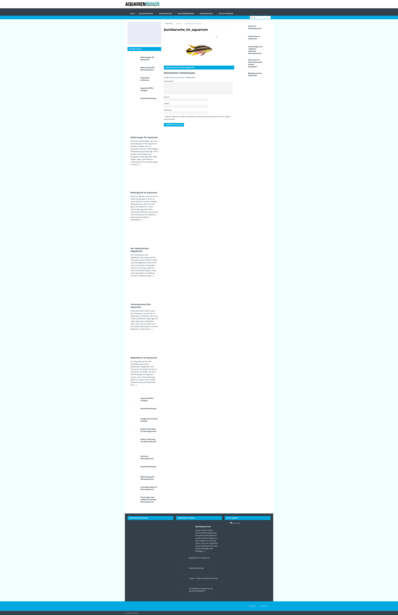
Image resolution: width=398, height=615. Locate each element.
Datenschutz (264, 606)
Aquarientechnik (146, 14)
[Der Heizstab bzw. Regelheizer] (153, 26)
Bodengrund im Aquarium (144, 192)
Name (166, 97)
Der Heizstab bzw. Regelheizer (140, 249)
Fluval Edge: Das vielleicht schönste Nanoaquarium (148, 499)
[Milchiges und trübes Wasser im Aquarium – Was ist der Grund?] (135, 40)
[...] (139, 164)
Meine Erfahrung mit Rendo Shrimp (148, 440)
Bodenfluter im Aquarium (144, 357)
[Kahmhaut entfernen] (135, 80)
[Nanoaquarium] (186, 538)
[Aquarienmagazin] (143, 7)
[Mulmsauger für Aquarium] (135, 26)
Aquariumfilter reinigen (147, 89)
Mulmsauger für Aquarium (147, 58)
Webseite (168, 110)
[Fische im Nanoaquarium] (135, 458)
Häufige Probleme (225, 14)
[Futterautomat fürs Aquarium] (135, 33)
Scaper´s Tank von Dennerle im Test (203, 578)
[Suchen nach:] (260, 17)
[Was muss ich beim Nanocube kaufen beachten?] (242, 62)
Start (132, 14)
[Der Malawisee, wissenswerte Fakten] (144, 40)
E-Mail (166, 103)
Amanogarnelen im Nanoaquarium (148, 488)
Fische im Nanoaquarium (147, 457)
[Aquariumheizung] (135, 100)
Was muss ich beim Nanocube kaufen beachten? (255, 63)
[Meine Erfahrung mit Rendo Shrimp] (135, 441)
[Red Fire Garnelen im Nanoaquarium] (135, 431)
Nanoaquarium (206, 14)
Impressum (252, 606)
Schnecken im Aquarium (254, 37)
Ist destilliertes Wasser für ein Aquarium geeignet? (201, 589)
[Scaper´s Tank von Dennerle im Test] (183, 580)
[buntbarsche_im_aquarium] (199, 49)
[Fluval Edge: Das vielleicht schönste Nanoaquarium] (135, 499)
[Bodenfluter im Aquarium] (144, 33)
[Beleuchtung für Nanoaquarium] (135, 69)
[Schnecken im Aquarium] (153, 40)
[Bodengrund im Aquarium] (144, 26)
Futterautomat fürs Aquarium (141, 305)
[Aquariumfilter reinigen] (135, 90)
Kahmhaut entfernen (145, 79)
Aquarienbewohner (186, 14)
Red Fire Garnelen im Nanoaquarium (148, 430)
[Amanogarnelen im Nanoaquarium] (135, 489)
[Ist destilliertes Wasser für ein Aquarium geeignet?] (153, 33)
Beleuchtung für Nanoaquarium (147, 68)
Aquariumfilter (165, 14)
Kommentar (169, 81)
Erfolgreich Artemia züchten (149, 420)
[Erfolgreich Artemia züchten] (135, 421)
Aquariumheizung (148, 98)
